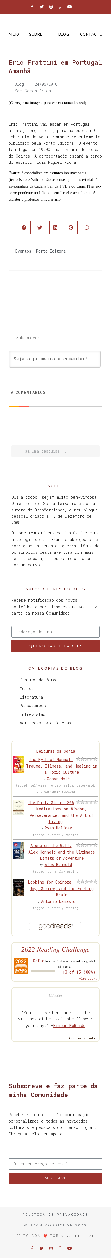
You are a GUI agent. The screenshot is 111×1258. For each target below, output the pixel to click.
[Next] (79, 293)
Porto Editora (51, 251)
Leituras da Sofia (55, 751)
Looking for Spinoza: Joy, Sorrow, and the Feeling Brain (61, 888)
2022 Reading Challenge (55, 949)
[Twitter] (42, 7)
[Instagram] (51, 7)
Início (13, 34)
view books (88, 978)
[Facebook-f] (32, 7)
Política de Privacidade (55, 1214)
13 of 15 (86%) (79, 972)
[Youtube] (70, 7)
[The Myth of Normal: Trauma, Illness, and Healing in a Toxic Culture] (18, 771)
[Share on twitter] (40, 227)
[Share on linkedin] (55, 227)
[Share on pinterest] (71, 227)
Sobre (35, 34)
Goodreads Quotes (83, 1038)
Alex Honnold (58, 864)
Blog (63, 34)
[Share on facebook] (24, 227)
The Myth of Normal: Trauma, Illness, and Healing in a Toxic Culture (61, 766)
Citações (55, 995)
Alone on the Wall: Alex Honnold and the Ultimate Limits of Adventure (61, 852)
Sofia (38, 960)
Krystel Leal (78, 1236)
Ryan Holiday (58, 828)
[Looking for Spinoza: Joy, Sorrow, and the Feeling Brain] (18, 894)
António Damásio (58, 901)
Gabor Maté (58, 778)
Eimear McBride (69, 1025)
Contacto (91, 34)
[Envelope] (79, 7)
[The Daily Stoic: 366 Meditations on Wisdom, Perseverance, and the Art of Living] (18, 813)
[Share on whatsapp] (87, 227)
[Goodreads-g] (60, 7)
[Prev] (32, 293)
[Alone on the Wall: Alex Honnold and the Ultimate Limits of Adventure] (18, 857)
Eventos (23, 251)
